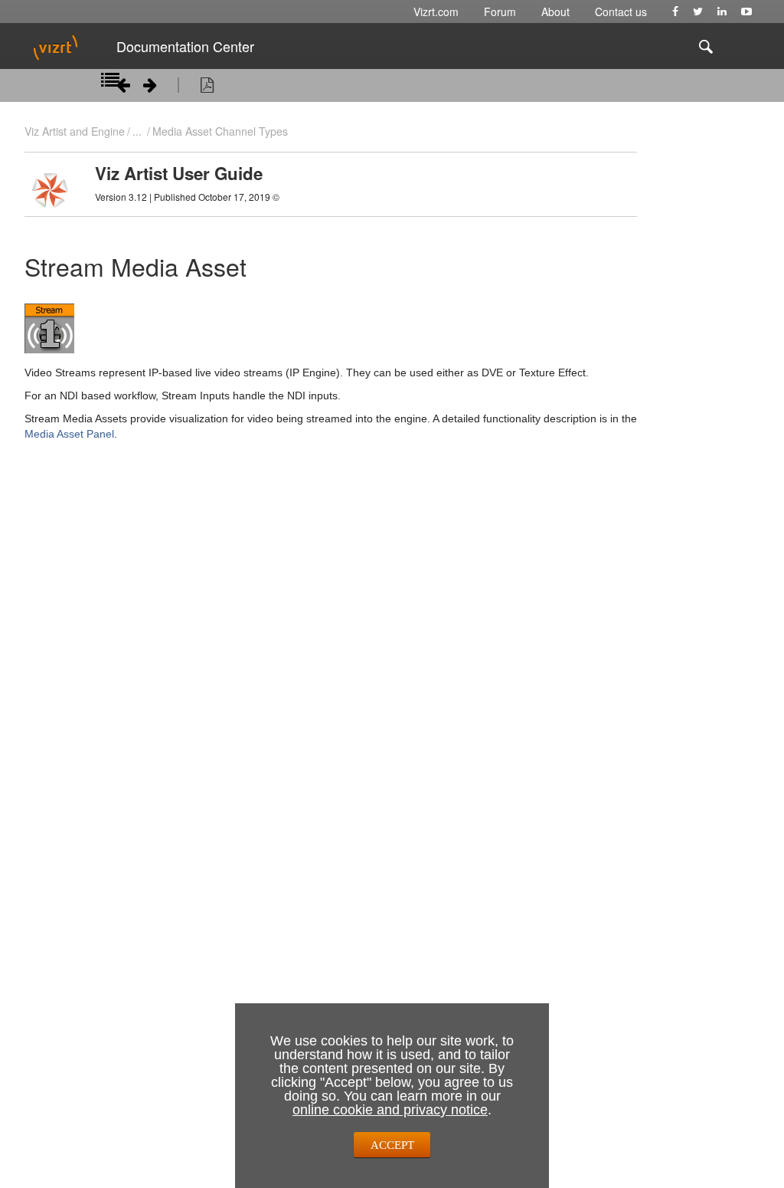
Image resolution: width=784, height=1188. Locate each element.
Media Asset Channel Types (220, 131)
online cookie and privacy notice (390, 1109)
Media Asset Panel (69, 434)
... (137, 131)
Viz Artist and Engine (74, 131)
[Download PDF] (207, 87)
